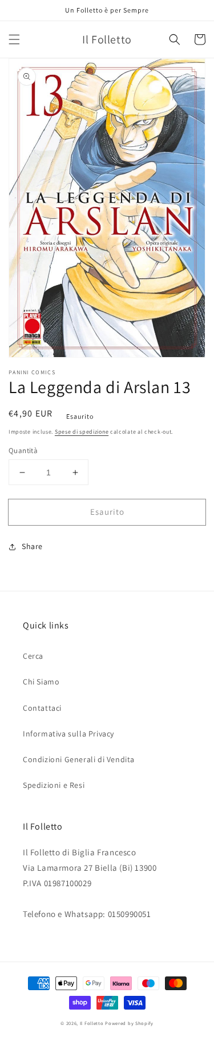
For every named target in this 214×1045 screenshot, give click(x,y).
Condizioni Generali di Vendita (79, 759)
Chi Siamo (41, 681)
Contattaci (42, 708)
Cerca (33, 656)
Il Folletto (92, 1023)
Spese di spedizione (81, 431)
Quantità (23, 450)
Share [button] (32, 546)
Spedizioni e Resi (53, 785)
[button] (14, 39)
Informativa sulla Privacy (68, 733)
